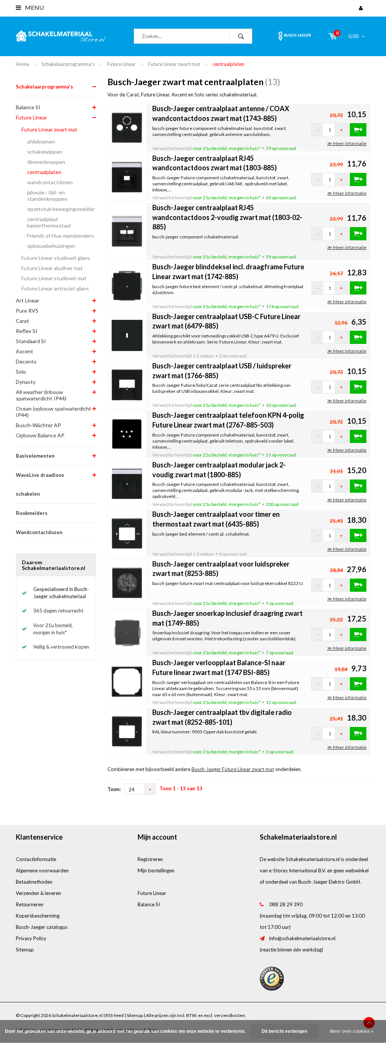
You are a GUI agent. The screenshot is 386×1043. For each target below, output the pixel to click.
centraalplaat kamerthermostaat (49, 222)
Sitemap (25, 950)
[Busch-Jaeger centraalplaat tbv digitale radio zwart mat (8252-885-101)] (127, 731)
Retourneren (29, 904)
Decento (26, 361)
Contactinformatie (36, 859)
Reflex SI (26, 331)
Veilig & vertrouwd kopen (61, 647)
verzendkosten (229, 1015)
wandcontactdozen (50, 182)
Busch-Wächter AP (38, 425)
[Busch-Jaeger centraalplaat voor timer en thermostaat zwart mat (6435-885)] (127, 533)
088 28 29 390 (286, 904)
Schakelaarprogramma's (68, 64)
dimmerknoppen (46, 162)
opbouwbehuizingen (51, 246)
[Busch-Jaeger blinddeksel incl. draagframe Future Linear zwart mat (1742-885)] (127, 285)
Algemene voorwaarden (42, 870)
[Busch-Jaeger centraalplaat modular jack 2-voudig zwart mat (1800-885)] (127, 483)
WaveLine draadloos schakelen (40, 484)
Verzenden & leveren (38, 893)
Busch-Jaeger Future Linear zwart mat (232, 769)
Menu (34, 7)
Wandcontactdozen (39, 532)
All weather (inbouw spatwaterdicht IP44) (41, 395)
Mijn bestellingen (156, 870)
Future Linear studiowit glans (55, 258)
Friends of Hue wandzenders (60, 235)
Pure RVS (27, 310)
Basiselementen (35, 456)
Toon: (114, 789)
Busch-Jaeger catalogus (41, 927)
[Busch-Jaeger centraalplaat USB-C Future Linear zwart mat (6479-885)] (127, 335)
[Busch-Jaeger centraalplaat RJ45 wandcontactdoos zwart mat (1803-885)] (127, 177)
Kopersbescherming (38, 916)
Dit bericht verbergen (284, 1031)
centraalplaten (228, 64)
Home (22, 64)
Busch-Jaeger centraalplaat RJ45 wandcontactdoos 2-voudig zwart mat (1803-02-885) (227, 217)
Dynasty (25, 382)
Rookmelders (31, 513)
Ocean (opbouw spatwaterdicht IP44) (53, 411)
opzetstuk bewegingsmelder (61, 209)
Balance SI (28, 107)
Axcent (24, 351)
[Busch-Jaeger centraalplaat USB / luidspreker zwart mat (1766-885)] (127, 384)
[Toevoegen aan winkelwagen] (358, 129)
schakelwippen (44, 151)
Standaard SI (31, 341)
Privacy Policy (31, 938)
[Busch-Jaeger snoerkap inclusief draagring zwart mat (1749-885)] (127, 632)
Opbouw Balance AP (40, 435)
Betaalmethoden (34, 882)
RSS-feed (115, 1015)
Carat (22, 321)
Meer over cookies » (352, 1031)
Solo (21, 371)
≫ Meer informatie (346, 143)
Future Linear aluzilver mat (52, 268)
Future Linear (121, 64)
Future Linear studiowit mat (54, 278)
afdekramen (41, 141)
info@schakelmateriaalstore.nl (302, 938)
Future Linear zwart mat (174, 64)
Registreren (150, 859)
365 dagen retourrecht (58, 611)
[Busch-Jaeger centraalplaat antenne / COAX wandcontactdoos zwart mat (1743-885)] (127, 127)
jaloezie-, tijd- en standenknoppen (47, 195)
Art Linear (27, 300)
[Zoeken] (241, 36)
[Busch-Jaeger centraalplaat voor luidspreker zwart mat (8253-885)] (127, 582)
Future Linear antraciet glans (55, 288)
